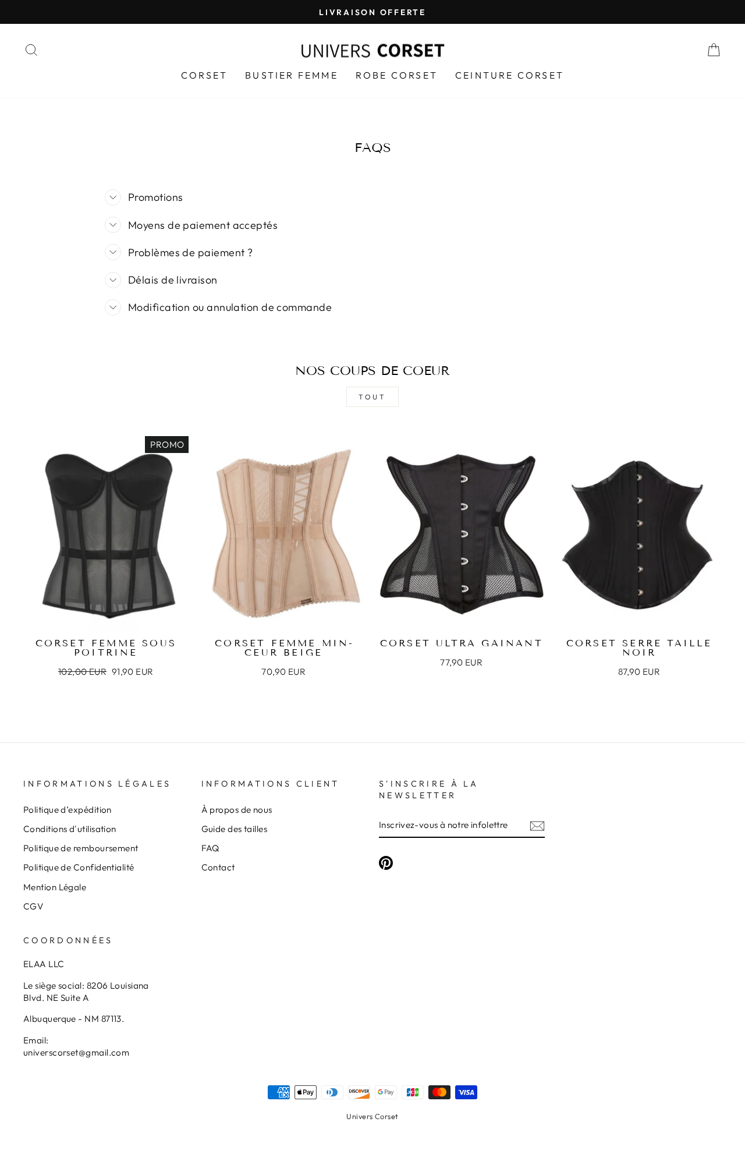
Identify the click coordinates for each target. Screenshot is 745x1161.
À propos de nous (236, 809)
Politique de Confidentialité (78, 867)
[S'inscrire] (537, 825)
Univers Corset (372, 1116)
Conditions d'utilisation (69, 828)
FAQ (210, 848)
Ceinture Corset (509, 75)
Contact (218, 867)
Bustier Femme (291, 75)
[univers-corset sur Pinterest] (386, 862)
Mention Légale (54, 887)
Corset (204, 75)
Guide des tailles (234, 828)
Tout (372, 396)
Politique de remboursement (81, 848)
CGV (33, 906)
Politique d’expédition (67, 809)
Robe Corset (397, 75)
